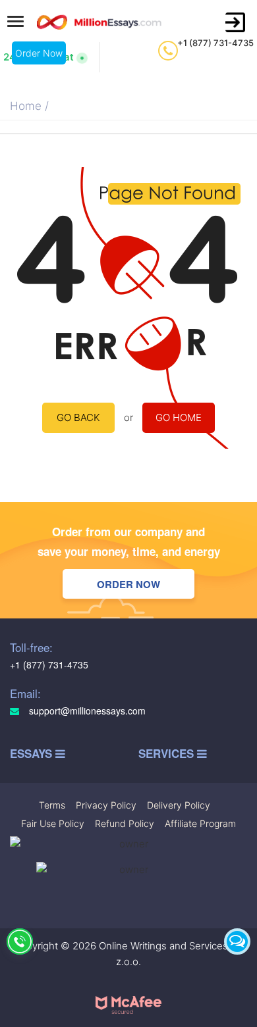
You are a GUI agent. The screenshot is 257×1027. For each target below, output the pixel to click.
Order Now (39, 53)
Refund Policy (124, 823)
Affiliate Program (200, 823)
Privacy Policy (106, 805)
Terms (52, 805)
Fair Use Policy (52, 823)
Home (26, 106)
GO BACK (78, 417)
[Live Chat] (237, 941)
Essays (32, 753)
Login (235, 22)
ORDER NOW (128, 584)
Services (167, 753)
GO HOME (179, 417)
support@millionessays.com (86, 711)
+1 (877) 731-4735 (215, 43)
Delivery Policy (178, 805)
